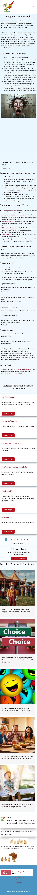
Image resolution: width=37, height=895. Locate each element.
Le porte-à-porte (9, 421)
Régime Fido (7, 491)
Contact (18, 880)
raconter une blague (22, 369)
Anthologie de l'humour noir (11, 211)
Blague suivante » (18, 543)
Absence (5, 517)
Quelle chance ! (8, 397)
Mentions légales (18, 878)
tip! (6, 872)
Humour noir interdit (8, 221)
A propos (19, 882)
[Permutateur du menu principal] (33, 7)
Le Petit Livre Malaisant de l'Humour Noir (14, 215)
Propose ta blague (19, 558)
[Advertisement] (18, 139)
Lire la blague (8, 413)
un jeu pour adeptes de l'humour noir (21, 239)
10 (30, 539)
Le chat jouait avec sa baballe (14, 467)
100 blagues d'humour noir (10, 228)
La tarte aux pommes (11, 443)
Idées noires (6, 234)
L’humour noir (6, 33)
